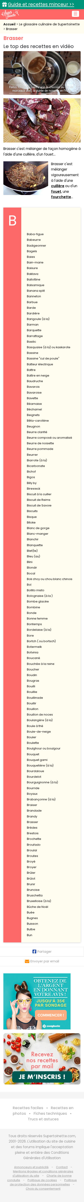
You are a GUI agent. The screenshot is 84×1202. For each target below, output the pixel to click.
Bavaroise (34, 392)
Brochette (34, 839)
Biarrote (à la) (37, 460)
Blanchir (33, 539)
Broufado (34, 845)
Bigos (31, 477)
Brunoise (33, 890)
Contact (62, 1167)
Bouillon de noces (40, 714)
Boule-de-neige (39, 731)
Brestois (33, 833)
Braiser (32, 805)
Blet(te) (32, 551)
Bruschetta (35, 895)
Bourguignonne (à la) (42, 782)
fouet (56, 191)
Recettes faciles (28, 1107)
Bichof (31, 471)
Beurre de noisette (40, 443)
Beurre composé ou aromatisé (49, 438)
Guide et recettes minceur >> (41, 4)
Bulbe (31, 929)
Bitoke (31, 522)
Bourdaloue (35, 771)
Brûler (31, 873)
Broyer (32, 867)
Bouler (31, 737)
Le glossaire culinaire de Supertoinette (49, 24)
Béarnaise (34, 404)
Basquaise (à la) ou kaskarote (48, 347)
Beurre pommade (40, 449)
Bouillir (31, 703)
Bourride (33, 788)
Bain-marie (35, 262)
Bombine (33, 607)
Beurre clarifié (37, 432)
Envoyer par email (44, 961)
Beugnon (33, 426)
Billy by (32, 483)
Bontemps (34, 624)
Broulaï (32, 850)
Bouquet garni (37, 760)
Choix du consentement (43, 1189)
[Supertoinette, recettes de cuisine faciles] (10, 14)
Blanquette (35, 545)
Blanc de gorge (38, 528)
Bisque (32, 517)
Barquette (34, 330)
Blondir (32, 567)
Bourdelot (34, 777)
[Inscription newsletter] (42, 1059)
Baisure (32, 268)
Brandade (34, 810)
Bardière (33, 313)
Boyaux (32, 794)
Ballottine (33, 279)
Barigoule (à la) (38, 319)
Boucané (33, 658)
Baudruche (35, 381)
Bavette (32, 398)
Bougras (33, 681)
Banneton (34, 296)
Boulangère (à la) (40, 720)
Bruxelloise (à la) (39, 901)
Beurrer (32, 455)
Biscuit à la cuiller (39, 494)
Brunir (31, 884)
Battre (31, 370)
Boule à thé (35, 726)
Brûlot (31, 878)
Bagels (32, 251)
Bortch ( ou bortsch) (41, 641)
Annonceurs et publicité (31, 1167)
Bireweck (33, 488)
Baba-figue (35, 234)
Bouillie (32, 692)
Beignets (33, 415)
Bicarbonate (36, 466)
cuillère (57, 186)
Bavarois (33, 387)
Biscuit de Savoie (39, 505)
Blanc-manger (37, 534)
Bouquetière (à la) (40, 765)
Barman (33, 324)
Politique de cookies (42, 1180)
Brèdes (32, 828)
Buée (30, 912)
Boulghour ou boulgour (43, 748)
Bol (29, 585)
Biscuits (32, 511)
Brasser (11, 29)
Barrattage (35, 336)
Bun (29, 935)
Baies (31, 257)
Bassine (32, 353)
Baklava (32, 274)
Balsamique (35, 285)
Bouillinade (35, 698)
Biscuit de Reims (38, 500)
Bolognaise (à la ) (40, 596)
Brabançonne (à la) (41, 799)
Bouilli (31, 686)
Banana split (36, 291)
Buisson (32, 924)
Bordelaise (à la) (39, 630)
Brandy (32, 816)
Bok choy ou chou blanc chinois (49, 579)
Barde (31, 308)
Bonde (32, 613)
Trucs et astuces (43, 1119)
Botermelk (34, 647)
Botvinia (32, 652)
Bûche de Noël (37, 907)
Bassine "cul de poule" (43, 358)
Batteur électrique (40, 364)
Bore (30, 635)
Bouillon (32, 709)
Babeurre (34, 240)
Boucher (33, 669)
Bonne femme (37, 618)
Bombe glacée (38, 601)
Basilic (31, 342)
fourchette (61, 197)
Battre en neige (38, 375)
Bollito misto (35, 590)
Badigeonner (36, 245)
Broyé (31, 861)
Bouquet (33, 754)
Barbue (32, 302)
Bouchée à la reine (40, 664)
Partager (44, 951)
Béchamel (34, 409)
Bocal (31, 573)
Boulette (33, 743)
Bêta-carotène (38, 421)
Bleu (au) (33, 556)
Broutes (32, 856)
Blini (29, 562)
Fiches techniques (50, 1113)
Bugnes (32, 918)
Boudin (32, 675)
